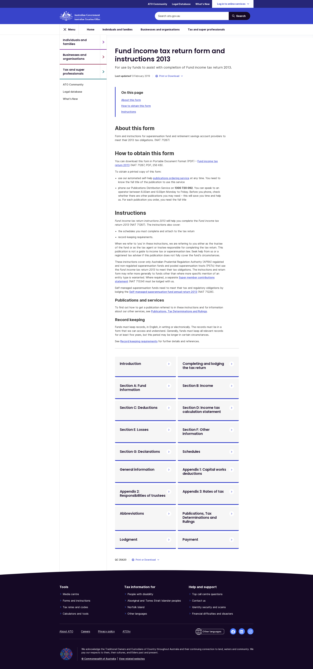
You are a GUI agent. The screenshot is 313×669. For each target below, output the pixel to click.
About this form (131, 100)
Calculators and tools (76, 613)
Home (90, 29)
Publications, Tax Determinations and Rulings (179, 311)
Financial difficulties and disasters (212, 613)
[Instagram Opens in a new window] (250, 631)
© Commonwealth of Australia (99, 658)
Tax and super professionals (206, 29)
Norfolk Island (136, 607)
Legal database (72, 91)
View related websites (132, 658)
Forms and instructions (76, 600)
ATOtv (127, 631)
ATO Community (157, 4)
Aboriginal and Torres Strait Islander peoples (154, 600)
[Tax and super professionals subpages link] (103, 71)
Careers (85, 631)
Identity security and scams (209, 607)
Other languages (137, 613)
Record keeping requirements (138, 341)
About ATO (66, 631)
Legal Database (181, 4)
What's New (202, 4)
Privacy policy (106, 631)
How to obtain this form (136, 105)
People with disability (140, 594)
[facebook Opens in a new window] (233, 631)
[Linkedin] (242, 631)
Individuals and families (118, 29)
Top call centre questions (207, 594)
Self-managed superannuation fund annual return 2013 (163, 291)
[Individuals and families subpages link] (103, 42)
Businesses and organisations (160, 29)
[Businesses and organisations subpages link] (103, 57)
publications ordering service (171, 178)
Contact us (199, 600)
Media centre (71, 594)
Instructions (128, 111)
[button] (169, 76)
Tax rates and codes (75, 607)
